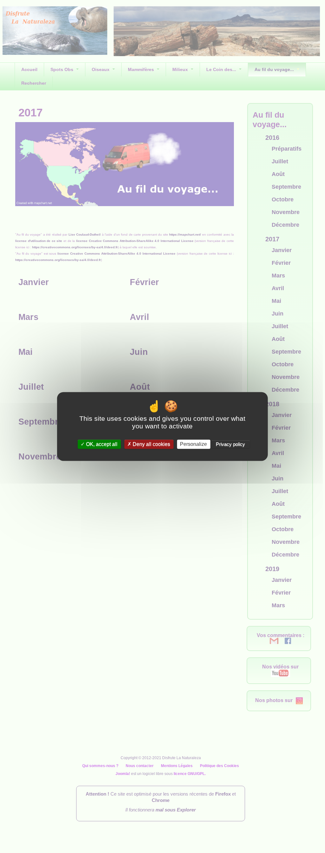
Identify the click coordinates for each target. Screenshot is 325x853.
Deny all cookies (150, 444)
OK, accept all (101, 444)
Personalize (193, 444)
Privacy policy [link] (230, 444)
